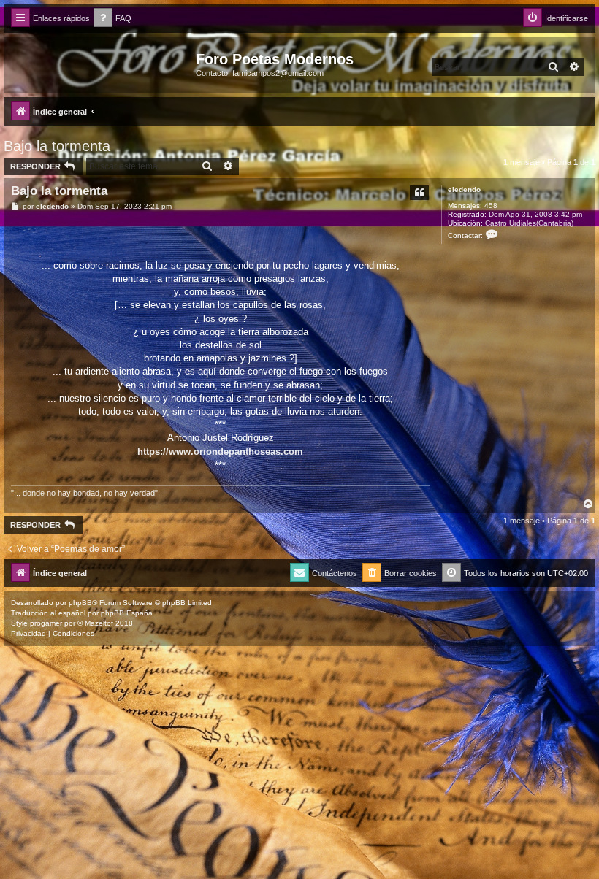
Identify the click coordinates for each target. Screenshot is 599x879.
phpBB (80, 603)
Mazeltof (99, 623)
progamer (46, 623)
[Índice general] (101, 63)
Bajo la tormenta (57, 146)
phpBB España (127, 613)
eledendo (464, 189)
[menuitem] (112, 18)
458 (490, 205)
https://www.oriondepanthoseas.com (220, 451)
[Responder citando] (419, 192)
